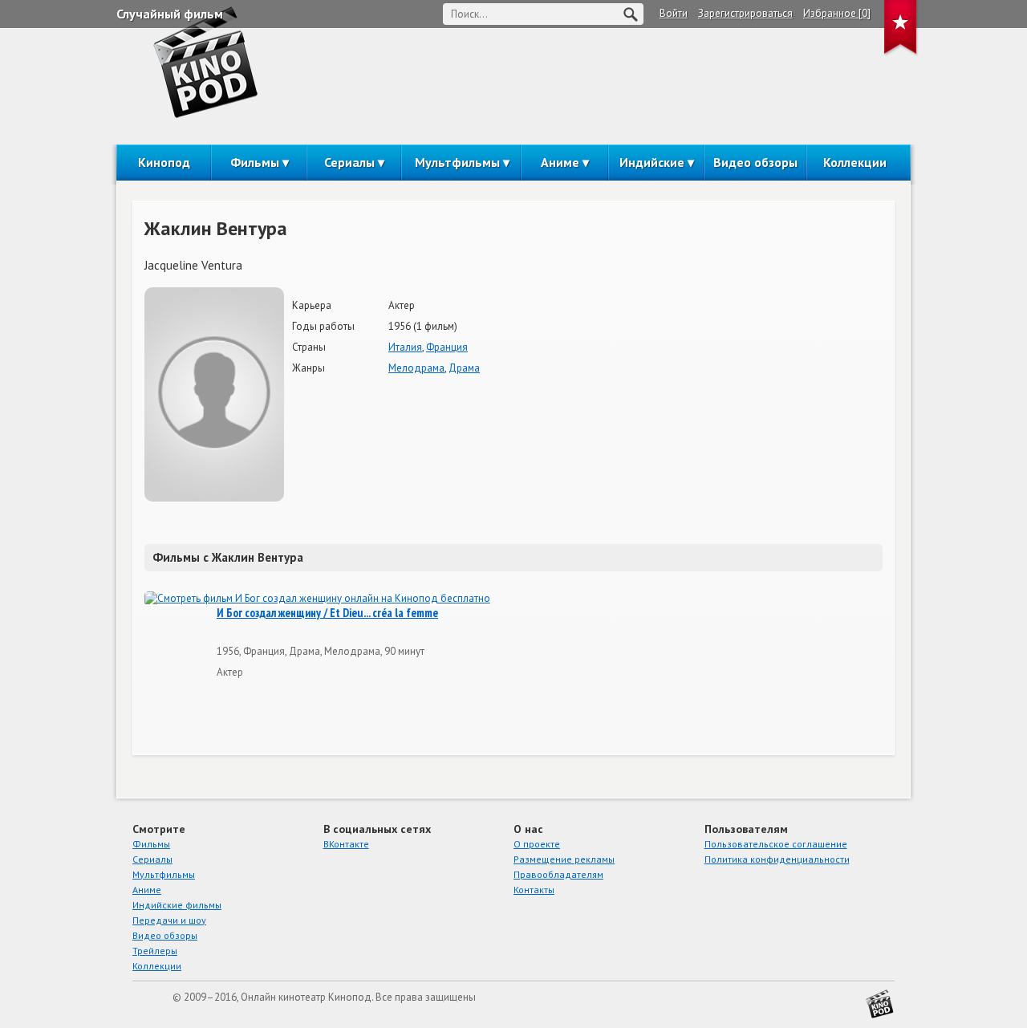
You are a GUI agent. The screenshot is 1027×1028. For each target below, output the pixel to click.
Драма (464, 368)
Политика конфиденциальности (777, 859)
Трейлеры (154, 951)
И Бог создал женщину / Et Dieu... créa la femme (327, 613)
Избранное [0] (837, 13)
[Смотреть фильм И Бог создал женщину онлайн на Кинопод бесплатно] (317, 599)
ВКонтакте (346, 844)
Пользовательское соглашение (775, 844)
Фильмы (254, 162)
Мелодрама (416, 368)
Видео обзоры (755, 162)
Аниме (560, 162)
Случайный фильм (169, 14)
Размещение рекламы (564, 859)
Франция (447, 347)
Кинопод (164, 162)
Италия (405, 347)
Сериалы (349, 162)
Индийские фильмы (176, 905)
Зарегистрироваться (745, 13)
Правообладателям (558, 874)
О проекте (537, 844)
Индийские (651, 162)
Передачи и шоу (169, 920)
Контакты (534, 890)
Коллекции (855, 162)
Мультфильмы (457, 162)
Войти (674, 13)
